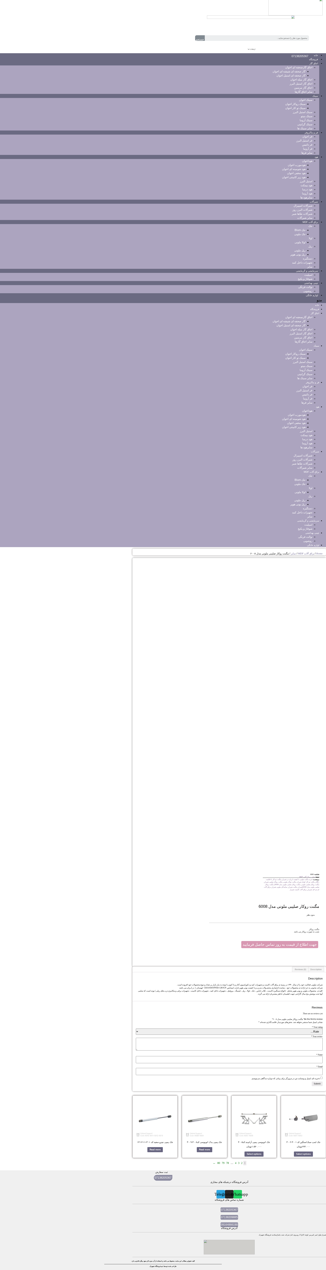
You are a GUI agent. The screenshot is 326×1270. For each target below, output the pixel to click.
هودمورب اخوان (297, 165)
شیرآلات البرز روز (302, 209)
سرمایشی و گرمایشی (307, 270)
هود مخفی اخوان (296, 173)
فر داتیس (307, 144)
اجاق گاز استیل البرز (301, 83)
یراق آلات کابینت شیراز (298, 890)
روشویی (307, 291)
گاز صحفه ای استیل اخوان (291, 75)
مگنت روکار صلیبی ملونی (310, 884)
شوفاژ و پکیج (305, 278)
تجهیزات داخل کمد (302, 262)
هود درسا (307, 189)
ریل (310, 246)
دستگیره (307, 258)
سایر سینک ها (304, 128)
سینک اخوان (305, 99)
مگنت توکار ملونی (289, 882)
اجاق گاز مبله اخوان (301, 79)
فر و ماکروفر (311, 132)
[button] (163, 300)
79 (223, 1163)
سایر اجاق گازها (303, 91)
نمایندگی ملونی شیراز (279, 887)
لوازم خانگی (312, 295)
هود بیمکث (306, 185)
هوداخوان (307, 160)
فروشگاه (314, 309)
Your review (317, 1036)
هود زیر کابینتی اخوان (294, 177)
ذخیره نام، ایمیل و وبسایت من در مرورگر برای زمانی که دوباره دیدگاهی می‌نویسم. (285, 1078)
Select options (303, 1154)
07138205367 (300, 56)
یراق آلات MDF (310, 222)
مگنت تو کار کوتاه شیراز (306, 882)
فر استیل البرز (304, 140)
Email (319, 1067)
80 (218, 1163)
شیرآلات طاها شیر (302, 213)
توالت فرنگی (305, 287)
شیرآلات (314, 201)
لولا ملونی (300, 242)
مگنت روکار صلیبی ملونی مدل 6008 (287, 884)
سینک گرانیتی (304, 124)
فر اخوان (307, 136)
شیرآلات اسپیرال (303, 205)
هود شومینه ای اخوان (294, 169)
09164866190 (229, 1224)
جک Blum (300, 230)
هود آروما (307, 193)
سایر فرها (306, 152)
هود (316, 157)
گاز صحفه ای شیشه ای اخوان (289, 71)
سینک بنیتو (306, 116)
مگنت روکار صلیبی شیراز (273, 882)
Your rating (317, 1027)
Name (319, 1055)
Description (316, 969)
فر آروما (307, 148)
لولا (310, 238)
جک (310, 226)
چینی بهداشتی (311, 283)
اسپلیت (308, 274)
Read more (204, 1149)
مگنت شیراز (292, 887)
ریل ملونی (300, 250)
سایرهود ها (306, 197)
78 (227, 1163)
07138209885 (229, 1217)
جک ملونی (300, 234)
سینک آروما (306, 120)
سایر (309, 266)
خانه (317, 305)
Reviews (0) (300, 969)
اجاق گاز (314, 63)
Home (319, 553)
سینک (315, 96)
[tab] (316, 969)
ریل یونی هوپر (298, 254)
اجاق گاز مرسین (303, 87)
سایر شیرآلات (304, 217)
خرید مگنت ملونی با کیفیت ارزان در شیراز (297, 879)
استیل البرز (306, 181)
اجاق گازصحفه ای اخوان (298, 67)
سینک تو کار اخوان (295, 108)
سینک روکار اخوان (295, 104)
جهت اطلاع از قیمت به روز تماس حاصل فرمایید (280, 944)
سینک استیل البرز (302, 112)
